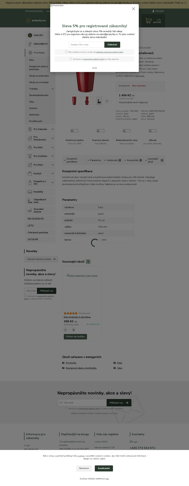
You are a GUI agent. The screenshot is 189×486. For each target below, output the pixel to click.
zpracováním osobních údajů (93, 59)
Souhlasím (104, 468)
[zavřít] (133, 8)
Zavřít (94, 68)
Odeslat (112, 44)
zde (107, 478)
